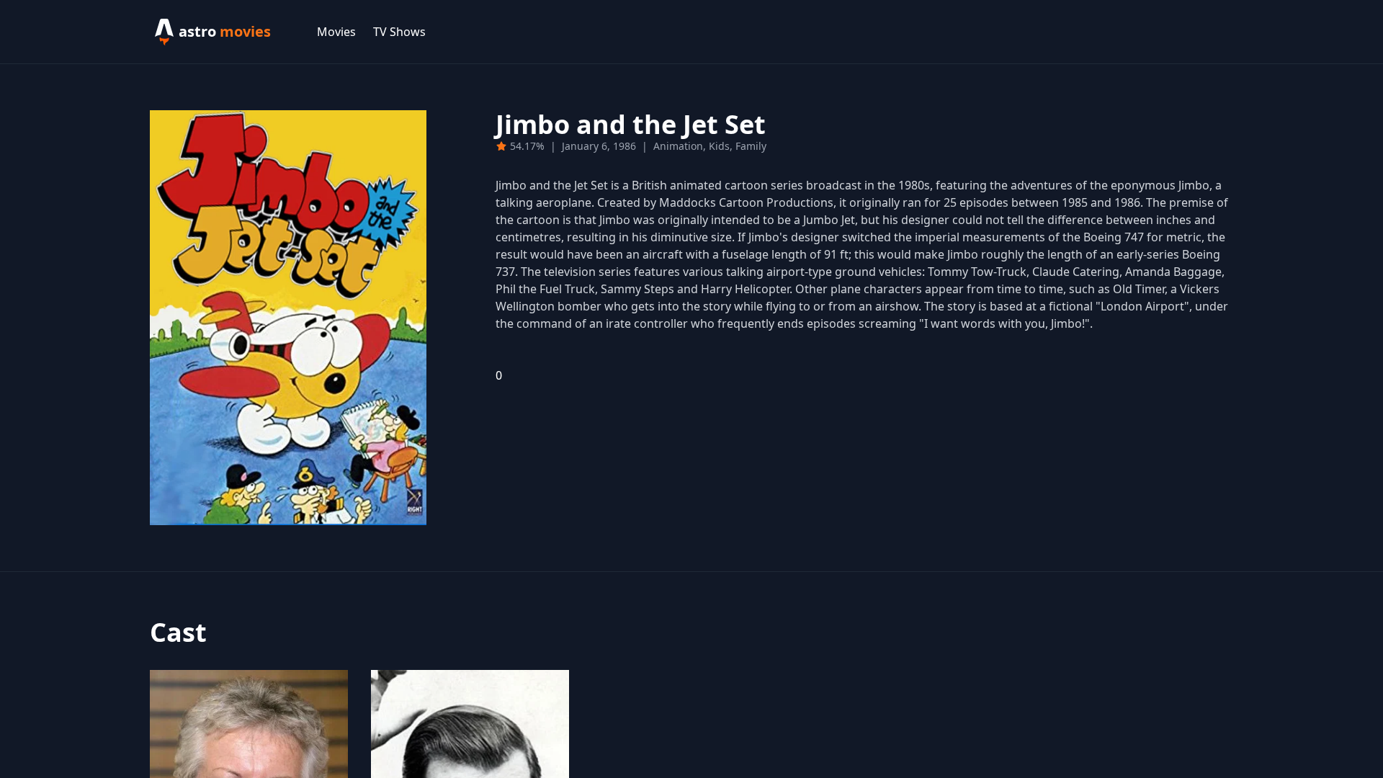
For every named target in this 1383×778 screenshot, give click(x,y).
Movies (336, 32)
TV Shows (399, 32)
